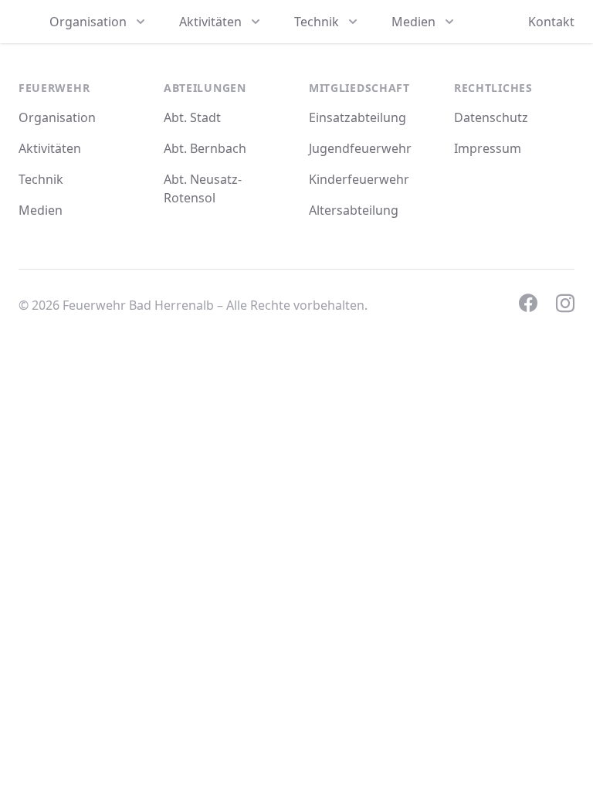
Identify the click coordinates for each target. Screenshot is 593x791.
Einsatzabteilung (357, 117)
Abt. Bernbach (205, 148)
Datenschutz (491, 117)
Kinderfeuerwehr (359, 179)
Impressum (487, 148)
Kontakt (551, 21)
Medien (41, 210)
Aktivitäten (50, 148)
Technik (41, 179)
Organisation (57, 117)
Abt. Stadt (192, 117)
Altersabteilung (353, 210)
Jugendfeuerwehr (360, 148)
